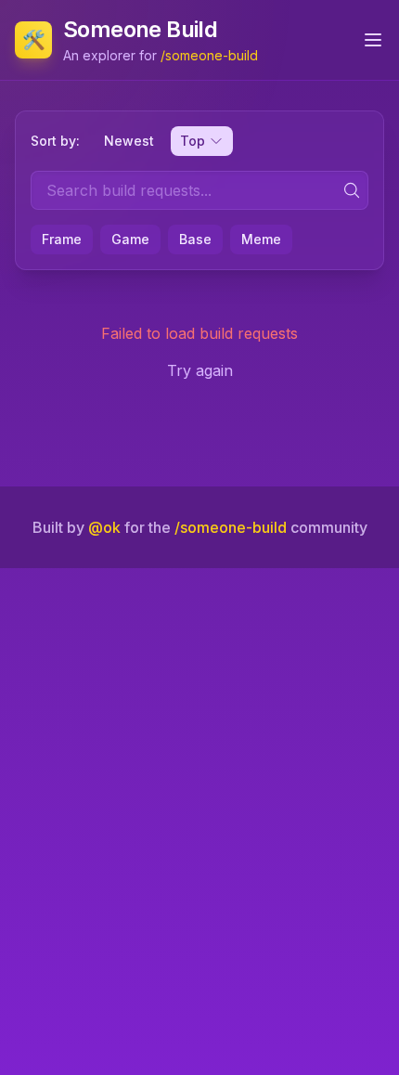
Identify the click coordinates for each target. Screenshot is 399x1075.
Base (195, 239)
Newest (129, 141)
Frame (62, 239)
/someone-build (209, 55)
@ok (104, 527)
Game (130, 239)
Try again (200, 370)
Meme (261, 239)
